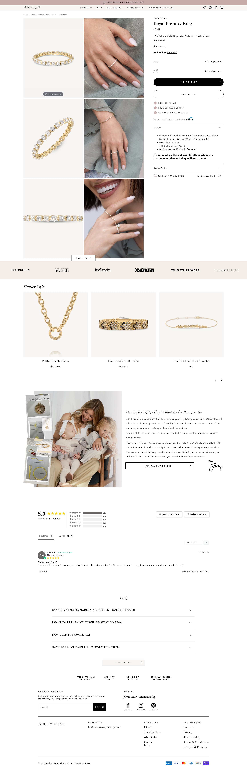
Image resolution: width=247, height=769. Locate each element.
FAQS (147, 727)
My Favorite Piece (159, 466)
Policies (189, 727)
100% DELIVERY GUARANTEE (71, 635)
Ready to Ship (135, 7)
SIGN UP (100, 707)
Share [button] (44, 571)
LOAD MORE (123, 662)
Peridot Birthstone (161, 7)
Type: (157, 61)
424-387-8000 (176, 175)
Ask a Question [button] (170, 514)
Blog (147, 745)
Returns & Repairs (195, 747)
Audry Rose (161, 18)
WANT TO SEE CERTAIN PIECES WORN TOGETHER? (86, 647)
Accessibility (192, 737)
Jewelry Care (152, 732)
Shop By (85, 7)
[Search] (210, 7)
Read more (159, 46)
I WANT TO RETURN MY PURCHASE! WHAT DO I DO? (87, 622)
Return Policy (160, 168)
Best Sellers (114, 7)
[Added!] (219, 176)
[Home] (31, 7)
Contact (149, 742)
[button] (216, 380)
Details (157, 127)
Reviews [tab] (44, 535)
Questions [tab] (63, 535)
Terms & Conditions (196, 742)
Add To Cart (188, 82)
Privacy (188, 732)
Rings (33, 15)
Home (25, 15)
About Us (150, 737)
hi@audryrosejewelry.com (104, 727)
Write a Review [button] (198, 514)
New (99, 7)
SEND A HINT (188, 94)
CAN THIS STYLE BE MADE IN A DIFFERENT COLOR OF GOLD (93, 610)
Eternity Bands (43, 15)
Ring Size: (156, 71)
